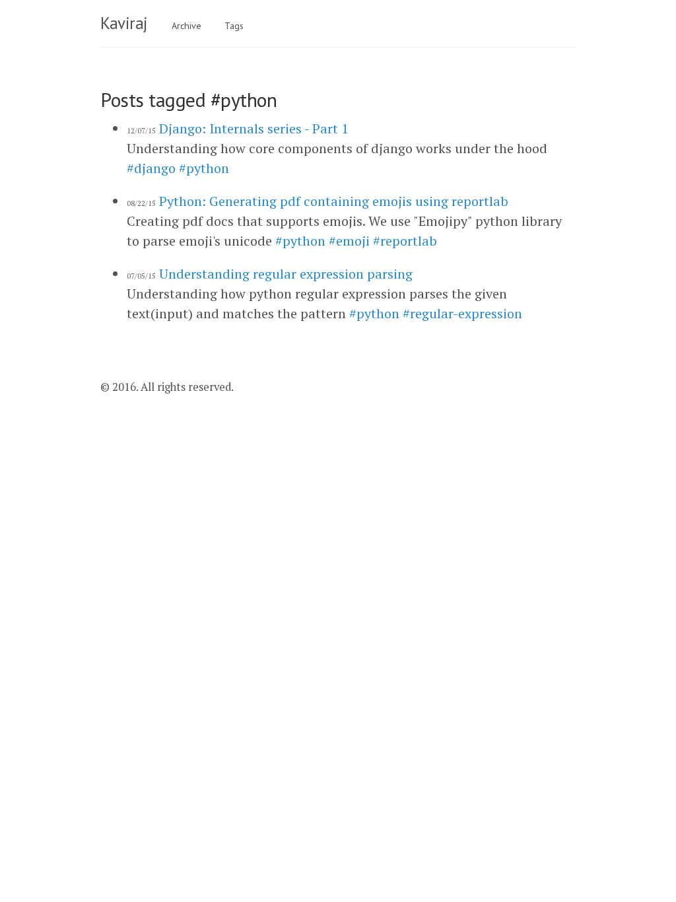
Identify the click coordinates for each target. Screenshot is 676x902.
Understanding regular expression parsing (286, 274)
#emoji (349, 241)
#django (151, 168)
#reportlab (405, 241)
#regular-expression (462, 313)
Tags (234, 26)
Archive (186, 26)
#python (204, 168)
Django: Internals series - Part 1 (254, 128)
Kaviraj (124, 23)
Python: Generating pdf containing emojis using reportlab (333, 201)
